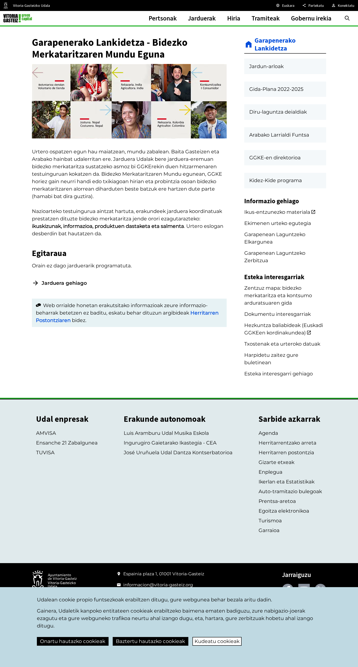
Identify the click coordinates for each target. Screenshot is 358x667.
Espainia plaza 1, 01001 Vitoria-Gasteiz (163, 573)
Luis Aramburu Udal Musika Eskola (166, 433)
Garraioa (269, 530)
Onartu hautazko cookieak (72, 641)
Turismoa (270, 521)
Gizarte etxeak (276, 462)
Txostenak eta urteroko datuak (282, 344)
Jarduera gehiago (64, 283)
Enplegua (270, 472)
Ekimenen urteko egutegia (277, 223)
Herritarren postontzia (286, 452)
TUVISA (45, 452)
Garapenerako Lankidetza (275, 44)
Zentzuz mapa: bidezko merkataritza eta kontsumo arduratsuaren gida (278, 295)
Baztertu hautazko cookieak (150, 641)
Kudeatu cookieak (217, 641)
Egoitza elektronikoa (284, 511)
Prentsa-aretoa (277, 501)
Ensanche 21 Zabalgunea (67, 443)
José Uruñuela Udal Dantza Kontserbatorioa (178, 452)
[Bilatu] (347, 18)
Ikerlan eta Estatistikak (286, 482)
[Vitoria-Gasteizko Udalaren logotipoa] (54, 581)
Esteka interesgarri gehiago (278, 374)
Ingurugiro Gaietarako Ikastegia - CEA (170, 443)
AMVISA (46, 433)
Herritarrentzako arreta (287, 443)
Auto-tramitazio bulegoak (290, 491)
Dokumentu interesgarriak (277, 314)
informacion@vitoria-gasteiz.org (158, 584)
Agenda (268, 433)
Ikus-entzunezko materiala (277, 212)
